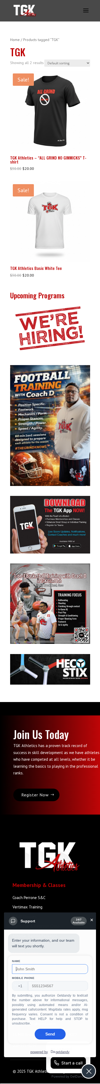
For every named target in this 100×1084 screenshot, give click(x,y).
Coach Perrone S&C (29, 897)
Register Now (35, 794)
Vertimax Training (27, 906)
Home (15, 39)
